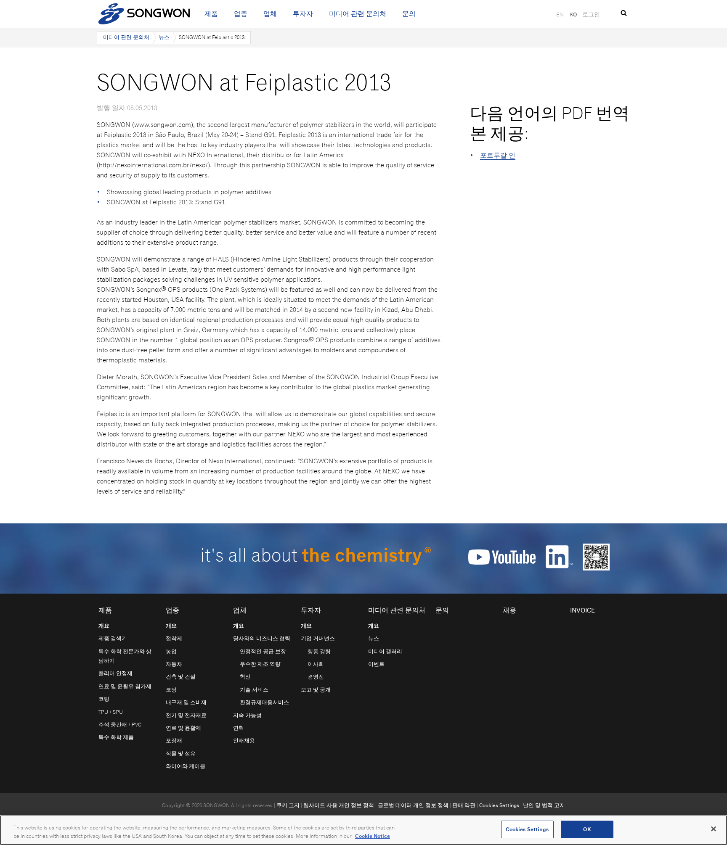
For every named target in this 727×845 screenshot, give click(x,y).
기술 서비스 (254, 690)
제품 (211, 14)
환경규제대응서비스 (264, 702)
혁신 (245, 676)
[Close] (713, 828)
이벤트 (376, 664)
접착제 (174, 638)
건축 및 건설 (181, 676)
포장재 (174, 740)
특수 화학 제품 (116, 737)
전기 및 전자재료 (186, 715)
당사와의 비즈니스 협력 (261, 638)
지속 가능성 (247, 715)
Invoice (582, 610)
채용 (509, 610)
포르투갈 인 (497, 155)
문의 (409, 14)
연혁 (238, 728)
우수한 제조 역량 (260, 664)
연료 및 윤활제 (183, 728)
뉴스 (164, 37)
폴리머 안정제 (115, 673)
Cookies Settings (499, 805)
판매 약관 (463, 805)
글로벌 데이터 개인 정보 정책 (413, 805)
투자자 (303, 14)
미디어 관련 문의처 (357, 14)
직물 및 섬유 (181, 753)
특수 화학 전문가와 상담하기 (124, 656)
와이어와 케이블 (185, 766)
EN (560, 14)
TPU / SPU (110, 712)
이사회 (316, 664)
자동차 (174, 664)
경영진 (316, 676)
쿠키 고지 (288, 805)
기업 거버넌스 (318, 638)
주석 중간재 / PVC (119, 724)
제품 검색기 (112, 638)
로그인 (591, 14)
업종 (240, 14)
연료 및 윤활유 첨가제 (124, 686)
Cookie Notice (372, 836)
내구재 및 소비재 (186, 702)
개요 (103, 626)
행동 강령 (319, 651)
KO (573, 14)
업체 (270, 14)
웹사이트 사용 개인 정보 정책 (338, 805)
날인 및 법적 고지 (544, 805)
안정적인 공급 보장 (263, 651)
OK (586, 829)
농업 (171, 651)
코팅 (103, 699)
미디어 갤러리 (385, 651)
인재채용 (244, 740)
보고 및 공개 (316, 690)
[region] (363, 830)
